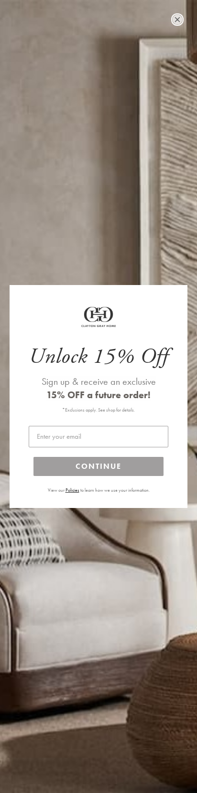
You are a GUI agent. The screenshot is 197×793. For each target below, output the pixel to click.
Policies (72, 490)
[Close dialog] (177, 19)
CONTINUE (98, 466)
